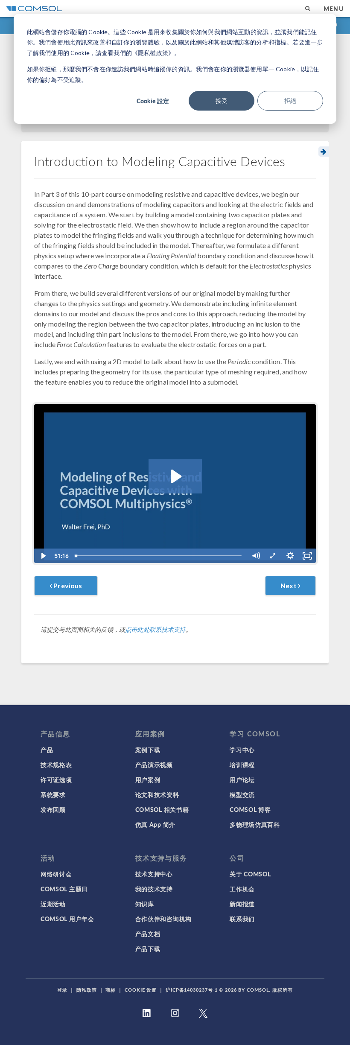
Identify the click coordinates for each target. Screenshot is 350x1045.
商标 (110, 990)
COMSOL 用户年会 (67, 918)
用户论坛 (242, 779)
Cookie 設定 (153, 100)
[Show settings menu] (290, 556)
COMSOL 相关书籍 (162, 809)
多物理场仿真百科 (255, 824)
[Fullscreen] (307, 556)
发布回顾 (53, 809)
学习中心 (242, 749)
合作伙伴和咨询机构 (163, 918)
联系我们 (242, 918)
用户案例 (147, 779)
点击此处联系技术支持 (155, 629)
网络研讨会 (56, 874)
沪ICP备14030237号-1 (192, 990)
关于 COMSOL (250, 874)
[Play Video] (42, 556)
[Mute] (255, 556)
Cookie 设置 (141, 990)
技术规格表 (56, 764)
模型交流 (242, 794)
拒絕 (290, 100)
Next (289, 585)
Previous (67, 585)
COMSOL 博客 (250, 809)
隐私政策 (86, 990)
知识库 (144, 903)
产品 (47, 749)
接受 (222, 100)
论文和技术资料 (157, 794)
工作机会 (242, 888)
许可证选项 (56, 779)
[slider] (159, 556)
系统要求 (53, 794)
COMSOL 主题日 (64, 888)
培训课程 (242, 764)
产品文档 (147, 933)
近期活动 (53, 903)
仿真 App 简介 (155, 824)
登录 (62, 990)
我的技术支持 (154, 888)
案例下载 (147, 749)
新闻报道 (242, 903)
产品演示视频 (154, 764)
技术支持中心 (154, 874)
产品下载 (147, 948)
